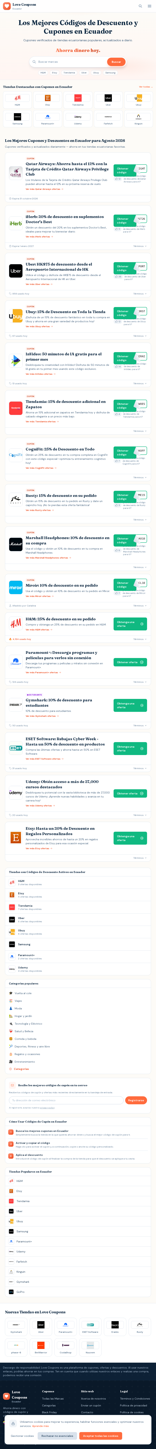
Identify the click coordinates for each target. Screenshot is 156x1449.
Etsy (54, 72)
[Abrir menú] (149, 6)
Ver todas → (146, 86)
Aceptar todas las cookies (100, 1436)
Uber (84, 72)
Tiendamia (69, 72)
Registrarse (136, 1100)
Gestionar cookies (22, 1436)
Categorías (49, 1405)
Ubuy (96, 72)
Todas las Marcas (53, 1398)
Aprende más (40, 1426)
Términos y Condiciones (135, 1398)
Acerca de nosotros (93, 1398)
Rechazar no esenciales (57, 1436)
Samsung (110, 72)
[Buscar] (140, 6)
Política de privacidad (133, 1405)
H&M (43, 72)
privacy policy (47, 1107)
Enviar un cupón (91, 1405)
